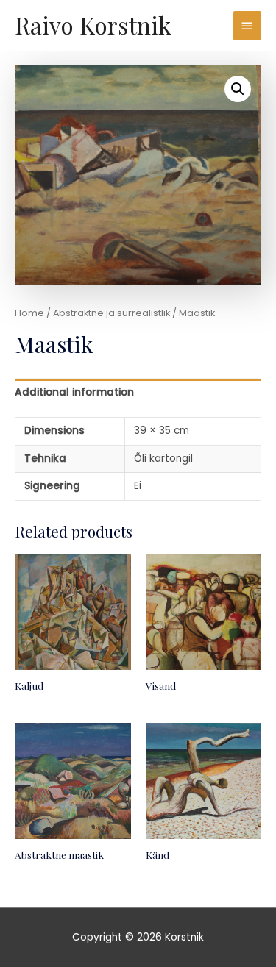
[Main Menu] (247, 25)
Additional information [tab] (74, 392)
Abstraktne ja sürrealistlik (111, 313)
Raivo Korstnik (93, 24)
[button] (237, 89)
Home (29, 313)
